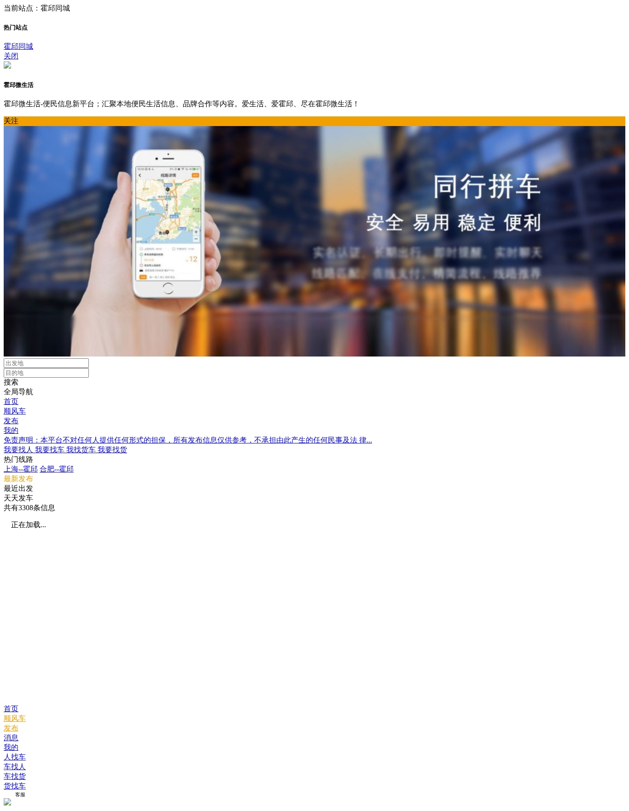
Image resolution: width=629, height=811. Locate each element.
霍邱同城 (18, 46)
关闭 (11, 56)
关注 (11, 121)
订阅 (9, 794)
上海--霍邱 (21, 469)
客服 (20, 794)
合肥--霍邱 (57, 469)
